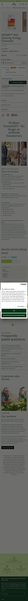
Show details (21, 306)
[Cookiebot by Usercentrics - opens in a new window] (20, 284)
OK (14, 310)
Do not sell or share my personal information (14, 315)
